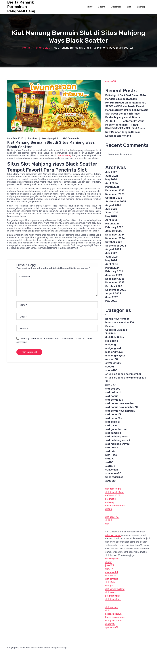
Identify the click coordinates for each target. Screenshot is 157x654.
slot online (111, 447)
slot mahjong (64, 155)
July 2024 (111, 253)
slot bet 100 (111, 575)
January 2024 (113, 275)
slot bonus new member (119, 403)
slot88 (109, 462)
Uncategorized (114, 477)
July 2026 (111, 172)
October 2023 (113, 286)
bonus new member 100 (119, 322)
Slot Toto (111, 454)
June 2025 (111, 212)
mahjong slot (41, 47)
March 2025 (112, 223)
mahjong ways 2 (115, 355)
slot (107, 523)
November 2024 (115, 238)
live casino (111, 340)
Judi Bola (116, 7)
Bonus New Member (117, 318)
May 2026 (111, 179)
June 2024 (111, 256)
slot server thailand (114, 589)
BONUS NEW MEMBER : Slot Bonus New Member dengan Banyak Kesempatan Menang (125, 132)
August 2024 (113, 249)
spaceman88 (113, 473)
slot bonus (111, 396)
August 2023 (113, 293)
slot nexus (110, 592)
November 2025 (114, 194)
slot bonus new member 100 (122, 407)
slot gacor (111, 425)
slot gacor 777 (112, 517)
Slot (129, 7)
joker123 (109, 565)
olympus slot (111, 572)
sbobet (109, 366)
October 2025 (113, 197)
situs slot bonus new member (123, 374)
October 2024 (113, 242)
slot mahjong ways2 (117, 443)
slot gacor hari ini (115, 429)
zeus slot (111, 480)
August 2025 (113, 205)
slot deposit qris (113, 489)
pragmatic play (112, 596)
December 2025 (114, 190)
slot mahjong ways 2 (117, 440)
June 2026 (111, 175)
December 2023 (114, 278)
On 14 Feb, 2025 (15, 138)
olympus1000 (113, 362)
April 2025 (111, 219)
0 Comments (72, 138)
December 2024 (115, 234)
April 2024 (111, 264)
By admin (32, 138)
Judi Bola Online (115, 337)
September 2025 (115, 201)
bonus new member (115, 505)
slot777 (110, 458)
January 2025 (113, 230)
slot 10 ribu (110, 582)
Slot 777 (110, 385)
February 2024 (114, 271)
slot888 (110, 466)
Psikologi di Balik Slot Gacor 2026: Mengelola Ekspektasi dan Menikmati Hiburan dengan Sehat (125, 99)
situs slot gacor (113, 535)
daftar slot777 (112, 495)
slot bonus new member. (120, 410)
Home (89, 7)
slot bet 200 (112, 388)
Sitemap (141, 7)
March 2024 (112, 267)
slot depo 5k (112, 421)
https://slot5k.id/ (114, 614)
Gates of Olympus (116, 329)
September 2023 (115, 289)
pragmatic (110, 499)
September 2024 (115, 245)
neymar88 (110, 81)
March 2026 (112, 186)
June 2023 (111, 297)
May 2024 (111, 260)
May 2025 (111, 216)
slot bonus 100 (114, 399)
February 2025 (114, 227)
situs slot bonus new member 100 (125, 377)
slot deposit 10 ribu (114, 492)
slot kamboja (113, 432)
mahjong (110, 344)
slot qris (110, 451)
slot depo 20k (113, 418)
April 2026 (111, 183)
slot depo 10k (113, 414)
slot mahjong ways (116, 436)
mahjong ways (114, 351)
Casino (101, 7)
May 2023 (111, 300)
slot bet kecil (113, 392)
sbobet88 (111, 370)
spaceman (111, 469)
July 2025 (111, 208)
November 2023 (114, 282)
